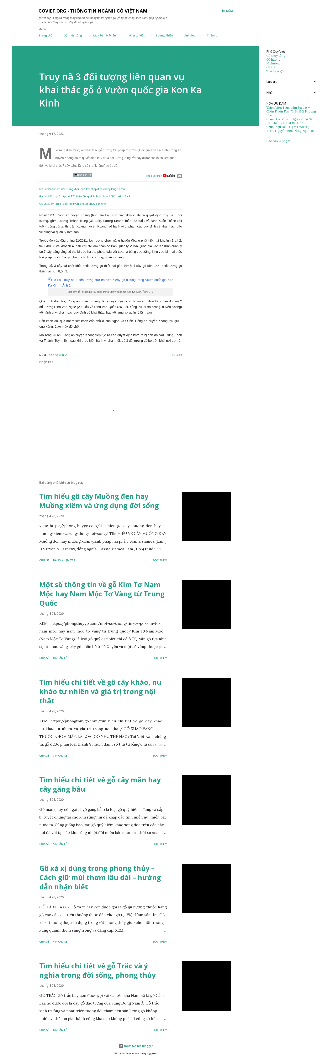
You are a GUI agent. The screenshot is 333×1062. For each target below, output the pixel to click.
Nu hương (273, 63)
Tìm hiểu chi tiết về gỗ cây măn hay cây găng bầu (100, 784)
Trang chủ (45, 35)
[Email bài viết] (179, 176)
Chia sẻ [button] (177, 355)
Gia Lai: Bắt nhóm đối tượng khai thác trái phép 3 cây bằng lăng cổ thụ (82, 189)
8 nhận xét (61, 658)
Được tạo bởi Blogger (138, 1046)
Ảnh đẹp (189, 35)
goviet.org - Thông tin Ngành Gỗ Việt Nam (93, 11)
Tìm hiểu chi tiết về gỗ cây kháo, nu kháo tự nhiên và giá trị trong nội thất (100, 691)
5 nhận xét (61, 844)
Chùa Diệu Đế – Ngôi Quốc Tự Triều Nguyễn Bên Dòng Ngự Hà (290, 129)
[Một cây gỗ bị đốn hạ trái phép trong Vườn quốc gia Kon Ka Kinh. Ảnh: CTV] (110, 282)
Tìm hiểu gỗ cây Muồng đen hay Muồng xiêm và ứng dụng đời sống (99, 500)
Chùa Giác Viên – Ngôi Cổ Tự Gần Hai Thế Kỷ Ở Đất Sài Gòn (290, 121)
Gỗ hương (273, 59)
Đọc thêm (160, 560)
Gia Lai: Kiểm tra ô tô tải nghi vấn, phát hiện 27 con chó (72, 203)
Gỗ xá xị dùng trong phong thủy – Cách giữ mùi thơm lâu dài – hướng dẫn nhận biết (100, 877)
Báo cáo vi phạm (278, 141)
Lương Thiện (164, 35)
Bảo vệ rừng (58, 355)
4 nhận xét (61, 941)
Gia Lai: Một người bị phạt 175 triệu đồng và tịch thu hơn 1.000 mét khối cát (85, 196)
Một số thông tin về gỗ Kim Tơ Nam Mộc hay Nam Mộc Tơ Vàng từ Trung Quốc (102, 594)
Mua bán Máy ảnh (105, 35)
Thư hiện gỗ (274, 71)
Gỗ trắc (271, 67)
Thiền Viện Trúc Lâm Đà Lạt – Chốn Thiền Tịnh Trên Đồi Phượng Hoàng (291, 111)
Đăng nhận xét (64, 560)
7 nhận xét (61, 755)
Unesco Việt (137, 35)
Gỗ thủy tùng (73, 35)
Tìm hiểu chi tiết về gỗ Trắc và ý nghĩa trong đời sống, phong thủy (97, 970)
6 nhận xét (61, 1030)
